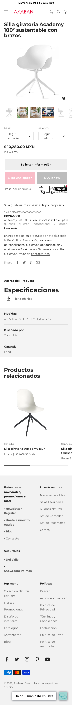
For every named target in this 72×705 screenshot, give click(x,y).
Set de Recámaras (52, 523)
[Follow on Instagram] (27, 659)
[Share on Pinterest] (31, 262)
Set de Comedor (51, 516)
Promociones (13, 609)
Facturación (48, 628)
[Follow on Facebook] (6, 659)
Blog (7, 641)
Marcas (9, 602)
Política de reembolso (47, 644)
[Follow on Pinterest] (37, 659)
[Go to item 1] (9, 113)
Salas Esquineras (51, 502)
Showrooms (12, 635)
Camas (45, 530)
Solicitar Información (36, 164)
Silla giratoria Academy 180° (24, 449)
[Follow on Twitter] (17, 659)
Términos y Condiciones (48, 619)
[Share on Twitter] (24, 262)
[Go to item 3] (35, 113)
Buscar (45, 591)
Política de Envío (51, 635)
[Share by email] (37, 262)
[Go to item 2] (22, 113)
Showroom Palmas (18, 571)
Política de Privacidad (47, 607)
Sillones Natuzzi (51, 509)
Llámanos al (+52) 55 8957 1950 (36, 2)
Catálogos (11, 628)
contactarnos (40, 254)
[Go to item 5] (60, 113)
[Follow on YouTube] (47, 659)
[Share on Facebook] (17, 262)
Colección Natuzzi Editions (16, 593)
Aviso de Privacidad (53, 598)
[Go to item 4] (48, 113)
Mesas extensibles (52, 495)
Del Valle (12, 559)
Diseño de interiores (11, 619)
